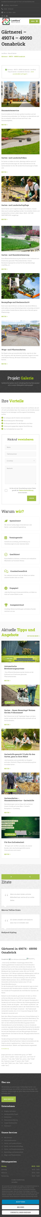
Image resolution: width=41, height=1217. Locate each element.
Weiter (6, 680)
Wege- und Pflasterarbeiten (13, 349)
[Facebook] (2, 16)
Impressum (7, 1126)
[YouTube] (7, 16)
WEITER (3, 125)
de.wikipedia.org (5, 1048)
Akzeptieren (20, 1202)
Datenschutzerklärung (26, 490)
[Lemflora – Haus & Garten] (10, 21)
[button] (10, 876)
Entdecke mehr (32, 636)
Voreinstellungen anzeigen (20, 1212)
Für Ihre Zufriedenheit (14, 842)
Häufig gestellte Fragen (11, 1114)
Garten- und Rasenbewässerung (15, 255)
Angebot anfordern (10, 1111)
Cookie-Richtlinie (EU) (10, 1123)
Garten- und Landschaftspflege (15, 205)
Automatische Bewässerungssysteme (14, 667)
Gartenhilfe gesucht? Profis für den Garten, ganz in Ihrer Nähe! (19, 755)
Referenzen (7, 1117)
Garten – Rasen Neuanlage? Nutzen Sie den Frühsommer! (19, 711)
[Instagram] (4, 16)
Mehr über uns (9, 1099)
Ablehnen (20, 1207)
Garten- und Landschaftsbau (14, 158)
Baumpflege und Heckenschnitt (15, 302)
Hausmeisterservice (10, 110)
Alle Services (8, 1137)
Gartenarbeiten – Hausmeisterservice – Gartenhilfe (19, 799)
